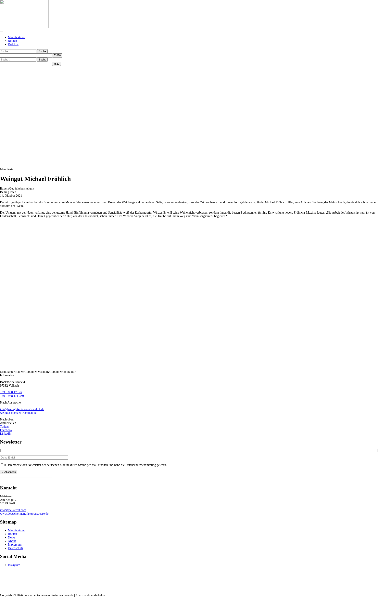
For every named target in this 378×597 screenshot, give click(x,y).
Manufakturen (16, 37)
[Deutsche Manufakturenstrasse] (24, 27)
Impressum (14, 544)
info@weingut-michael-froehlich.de (22, 409)
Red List (13, 44)
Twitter (4, 426)
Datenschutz (15, 548)
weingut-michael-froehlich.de (18, 412)
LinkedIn (5, 433)
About (12, 541)
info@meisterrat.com (13, 510)
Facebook (6, 430)
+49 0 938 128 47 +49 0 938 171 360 (12, 394)
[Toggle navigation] (1, 31)
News (11, 537)
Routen (12, 40)
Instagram (14, 564)
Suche (42, 51)
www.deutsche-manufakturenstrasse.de (24, 513)
